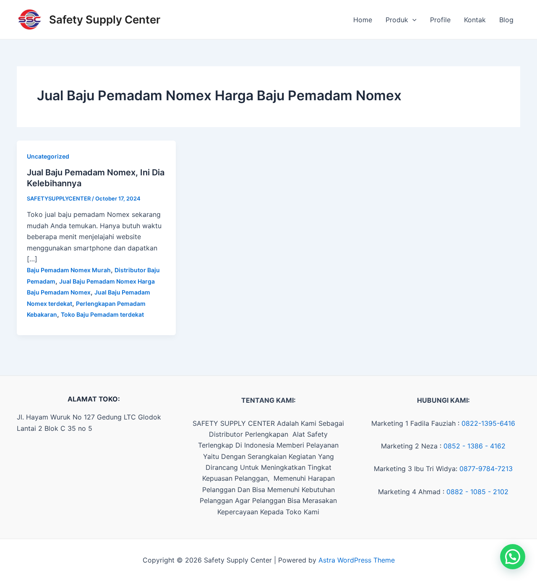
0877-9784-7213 (486, 468)
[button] (512, 556)
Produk (397, 20)
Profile (440, 20)
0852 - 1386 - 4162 (474, 446)
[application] (412, 19)
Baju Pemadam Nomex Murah (69, 270)
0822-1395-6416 (488, 423)
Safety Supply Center (104, 19)
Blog (506, 20)
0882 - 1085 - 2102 (477, 491)
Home (362, 20)
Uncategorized (48, 156)
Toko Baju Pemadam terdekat (102, 314)
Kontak (475, 20)
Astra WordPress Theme (356, 560)
